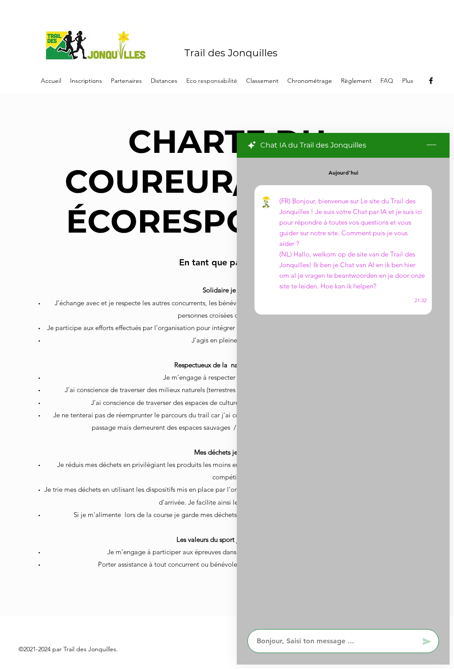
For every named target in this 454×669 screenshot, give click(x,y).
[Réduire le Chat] (431, 145)
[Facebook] (431, 80)
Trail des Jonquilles (231, 53)
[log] (343, 391)
